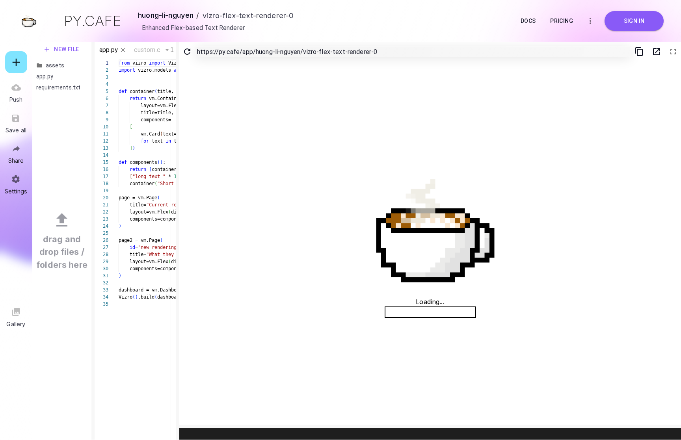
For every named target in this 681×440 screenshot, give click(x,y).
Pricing (561, 21)
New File (66, 49)
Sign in (634, 21)
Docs (528, 21)
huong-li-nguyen (166, 15)
